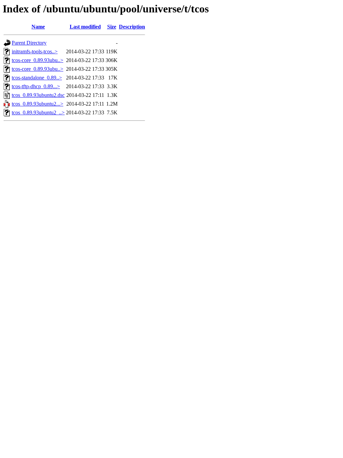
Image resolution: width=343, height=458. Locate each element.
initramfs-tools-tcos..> (35, 51)
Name (38, 27)
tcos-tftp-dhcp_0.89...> (36, 86)
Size (111, 27)
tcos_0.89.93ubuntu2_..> (38, 112)
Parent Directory (29, 43)
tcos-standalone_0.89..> (37, 77)
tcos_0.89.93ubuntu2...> (37, 104)
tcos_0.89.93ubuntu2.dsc (38, 95)
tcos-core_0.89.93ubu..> (37, 60)
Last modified (85, 27)
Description (132, 27)
